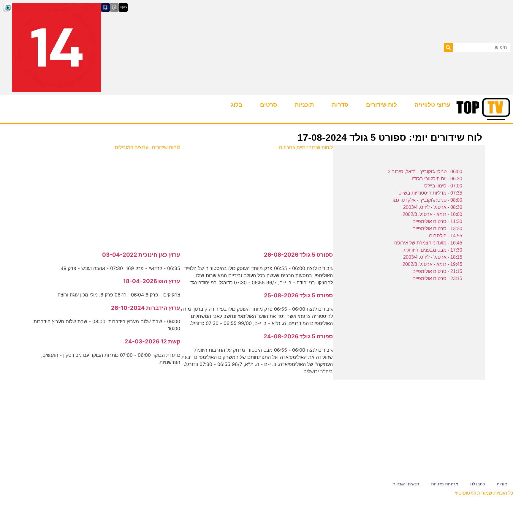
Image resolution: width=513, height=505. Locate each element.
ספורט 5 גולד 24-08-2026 (298, 336)
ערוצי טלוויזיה (432, 105)
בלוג (236, 105)
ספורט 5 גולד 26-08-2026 (298, 254)
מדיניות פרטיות (444, 484)
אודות (502, 484)
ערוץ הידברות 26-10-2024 (145, 307)
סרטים (268, 105)
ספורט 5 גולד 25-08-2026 (298, 295)
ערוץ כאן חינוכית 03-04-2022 (141, 254)
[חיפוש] (448, 47)
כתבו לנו (477, 484)
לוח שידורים (381, 105)
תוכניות (304, 105)
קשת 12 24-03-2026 (152, 341)
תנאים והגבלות (405, 484)
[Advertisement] (256, 197)
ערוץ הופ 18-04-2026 (151, 281)
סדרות (340, 105)
